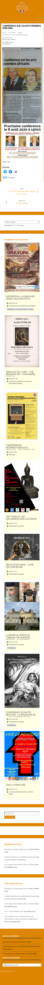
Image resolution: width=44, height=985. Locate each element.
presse (20, 32)
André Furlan (9, 42)
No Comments (6, 44)
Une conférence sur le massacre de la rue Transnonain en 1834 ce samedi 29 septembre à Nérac (20, 919)
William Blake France (8, 971)
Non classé (12, 32)
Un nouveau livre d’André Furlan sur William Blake (21, 864)
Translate (20, 225)
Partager (11, 178)
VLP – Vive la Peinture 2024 (13, 911)
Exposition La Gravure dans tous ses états (18, 849)
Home (4, 32)
